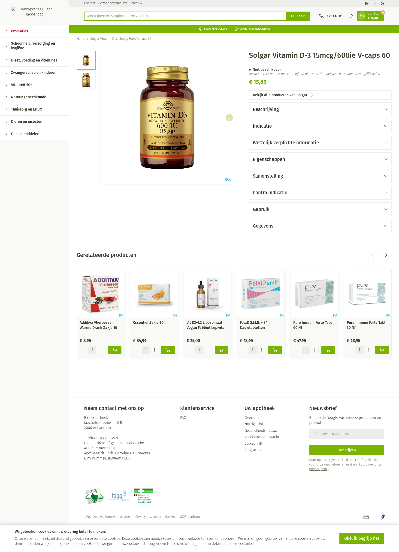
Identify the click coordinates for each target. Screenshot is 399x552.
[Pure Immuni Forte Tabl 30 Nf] (367, 294)
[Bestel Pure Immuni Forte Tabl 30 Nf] (382, 350)
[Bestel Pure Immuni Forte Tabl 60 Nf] (328, 350)
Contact (89, 3)
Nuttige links (255, 424)
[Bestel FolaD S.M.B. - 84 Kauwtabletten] (275, 350)
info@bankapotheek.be (125, 443)
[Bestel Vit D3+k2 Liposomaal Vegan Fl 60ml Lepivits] (221, 350)
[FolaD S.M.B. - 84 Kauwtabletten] (260, 294)
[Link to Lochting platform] (383, 517)
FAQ (183, 418)
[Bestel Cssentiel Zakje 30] (168, 350)
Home (81, 39)
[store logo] (34, 12)
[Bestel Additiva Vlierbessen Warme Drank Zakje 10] (114, 350)
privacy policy (319, 469)
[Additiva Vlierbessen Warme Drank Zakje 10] (100, 294)
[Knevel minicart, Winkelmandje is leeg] (362, 16)
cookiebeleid (249, 544)
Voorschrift (254, 444)
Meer (135, 3)
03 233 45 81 (110, 438)
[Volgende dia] (386, 255)
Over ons (252, 418)
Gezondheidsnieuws (113, 3)
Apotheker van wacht (262, 437)
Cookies (170, 517)
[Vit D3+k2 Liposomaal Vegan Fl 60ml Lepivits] (207, 294)
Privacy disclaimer (148, 517)
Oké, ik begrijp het (361, 538)
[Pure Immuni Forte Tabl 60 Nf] (314, 294)
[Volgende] (229, 117)
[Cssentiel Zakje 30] (154, 294)
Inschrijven (347, 450)
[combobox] (185, 16)
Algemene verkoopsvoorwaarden (108, 517)
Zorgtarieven (255, 450)
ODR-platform (190, 517)
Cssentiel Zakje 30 (148, 322)
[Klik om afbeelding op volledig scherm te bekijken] (167, 118)
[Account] (351, 16)
